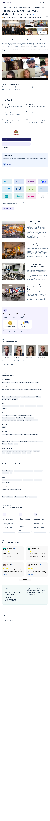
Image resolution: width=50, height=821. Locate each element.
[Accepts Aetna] (31, 181)
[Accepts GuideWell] (7, 196)
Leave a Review (32, 600)
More (6, 115)
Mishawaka (20, 7)
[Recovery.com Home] (7, 2)
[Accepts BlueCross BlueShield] (7, 181)
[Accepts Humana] (31, 189)
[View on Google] (4, 549)
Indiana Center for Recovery (36, 106)
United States (10, 7)
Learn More (41, 112)
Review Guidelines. (31, 596)
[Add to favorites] (47, 16)
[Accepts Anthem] (7, 189)
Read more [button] (30, 558)
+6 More (41, 122)
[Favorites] (43, 2)
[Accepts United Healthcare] (19, 181)
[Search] (41, 2)
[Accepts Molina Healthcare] (19, 196)
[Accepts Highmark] (43, 189)
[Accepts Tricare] (19, 189)
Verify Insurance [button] (7, 208)
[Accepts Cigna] (43, 181)
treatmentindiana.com (6, 147)
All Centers (4, 7)
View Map (7, 107)
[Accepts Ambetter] (31, 196)
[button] (46, 2)
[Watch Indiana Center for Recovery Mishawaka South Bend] (25, 67)
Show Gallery (42, 32)
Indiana (15, 7)
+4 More (11, 122)
